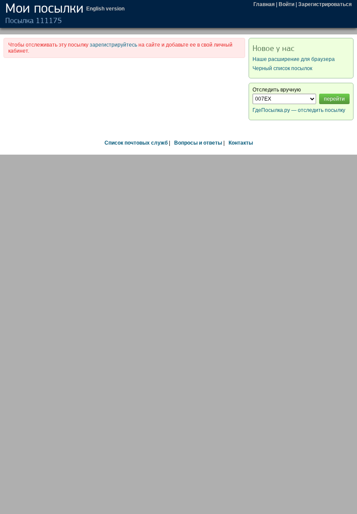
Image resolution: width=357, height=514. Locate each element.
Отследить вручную (277, 90)
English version (105, 9)
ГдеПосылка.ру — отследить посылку (299, 110)
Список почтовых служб (136, 143)
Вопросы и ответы (198, 143)
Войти (286, 4)
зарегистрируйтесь (113, 45)
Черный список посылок (282, 68)
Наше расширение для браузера (294, 59)
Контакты (241, 143)
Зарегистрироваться (325, 4)
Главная (264, 4)
